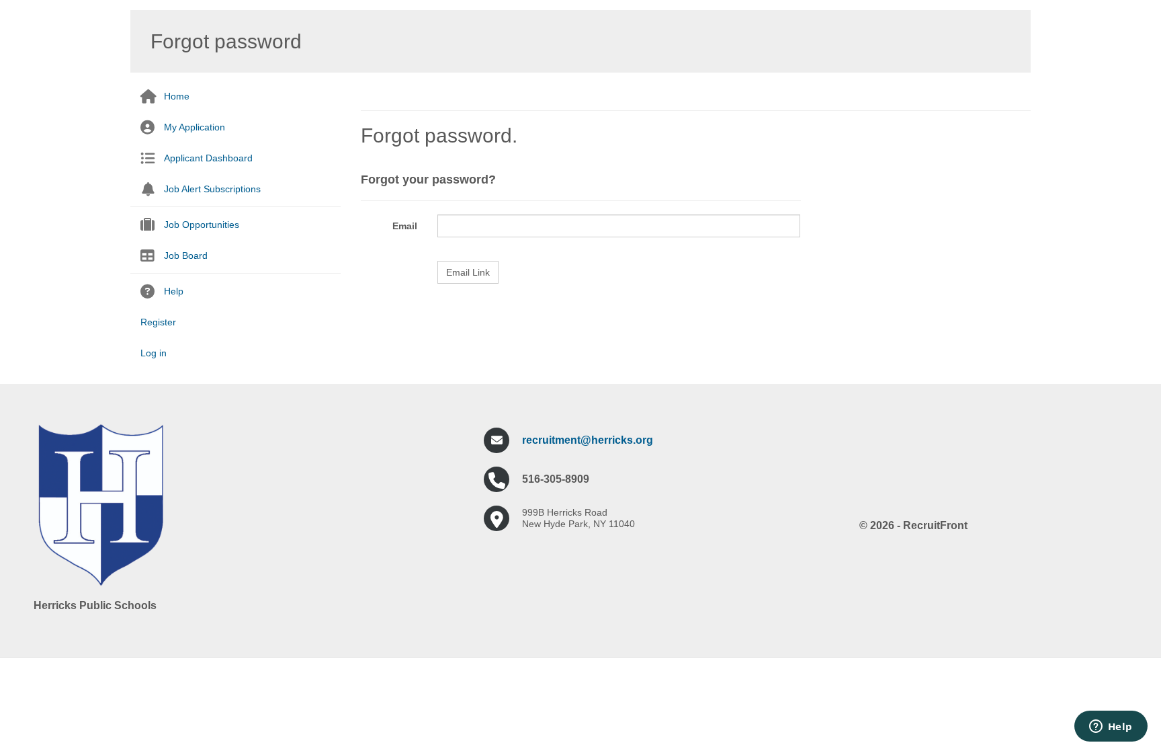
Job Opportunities (201, 224)
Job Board (186, 255)
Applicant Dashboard (208, 158)
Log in (153, 353)
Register (158, 322)
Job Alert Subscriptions (212, 189)
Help (173, 291)
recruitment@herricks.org (587, 440)
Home (176, 96)
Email (404, 226)
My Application (194, 127)
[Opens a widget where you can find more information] (1111, 727)
